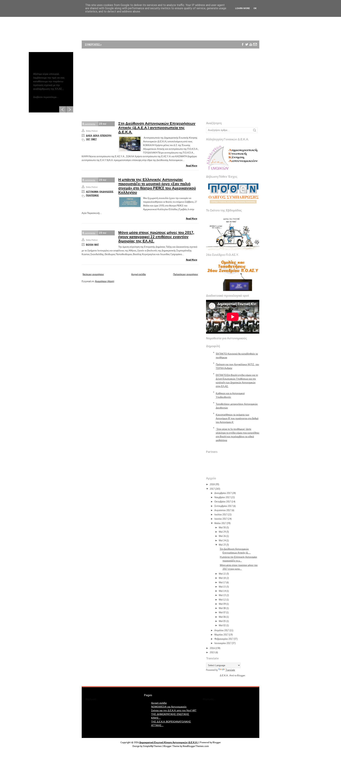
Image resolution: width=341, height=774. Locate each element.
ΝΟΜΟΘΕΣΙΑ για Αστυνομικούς (169, 706)
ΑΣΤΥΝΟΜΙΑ (92, 191)
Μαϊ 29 (222, 531)
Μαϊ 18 (222, 577)
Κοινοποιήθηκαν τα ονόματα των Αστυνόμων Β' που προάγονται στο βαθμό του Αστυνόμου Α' (237, 418)
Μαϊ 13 (222, 595)
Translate (230, 669)
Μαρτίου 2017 (221, 634)
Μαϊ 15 (222, 586)
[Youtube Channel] (251, 44)
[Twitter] (247, 44)
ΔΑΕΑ (89, 135)
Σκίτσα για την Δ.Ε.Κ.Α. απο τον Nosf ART (173, 710)
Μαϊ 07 (222, 612)
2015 (212, 652)
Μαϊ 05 (222, 621)
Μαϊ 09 (222, 603)
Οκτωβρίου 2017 (222, 501)
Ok (254, 8)
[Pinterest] (243, 52)
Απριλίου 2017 (221, 630)
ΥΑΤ (88, 139)
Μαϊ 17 (222, 582)
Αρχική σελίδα (138, 274)
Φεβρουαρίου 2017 (223, 638)
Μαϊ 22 (222, 573)
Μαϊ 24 (222, 540)
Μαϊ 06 (222, 616)
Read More (191, 165)
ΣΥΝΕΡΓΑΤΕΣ (93, 44)
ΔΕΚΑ (96, 135)
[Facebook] (243, 44)
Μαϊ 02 (222, 625)
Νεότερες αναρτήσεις (93, 274)
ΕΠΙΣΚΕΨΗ (105, 135)
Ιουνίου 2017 (220, 518)
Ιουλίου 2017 (220, 514)
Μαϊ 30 (222, 527)
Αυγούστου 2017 (222, 510)
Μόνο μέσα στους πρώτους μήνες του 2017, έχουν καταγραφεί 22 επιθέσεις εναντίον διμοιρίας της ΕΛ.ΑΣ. (156, 236)
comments (88, 123)
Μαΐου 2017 (220, 523)
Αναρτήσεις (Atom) (104, 281)
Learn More (242, 8)
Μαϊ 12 (222, 599)
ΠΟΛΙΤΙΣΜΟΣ (92, 195)
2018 (212, 484)
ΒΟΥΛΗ (89, 244)
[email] (255, 44)
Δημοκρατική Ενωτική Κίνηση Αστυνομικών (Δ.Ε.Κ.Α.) (168, 742)
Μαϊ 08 (222, 608)
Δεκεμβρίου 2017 (222, 493)
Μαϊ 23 (222, 544)
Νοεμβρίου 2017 (222, 497)
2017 (212, 488)
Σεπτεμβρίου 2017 (223, 506)
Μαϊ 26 (222, 536)
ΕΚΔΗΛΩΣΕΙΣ (106, 191)
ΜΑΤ (96, 244)
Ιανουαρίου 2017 (222, 643)
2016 (212, 648)
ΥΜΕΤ (94, 139)
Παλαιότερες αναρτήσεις (185, 274)
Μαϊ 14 (222, 590)
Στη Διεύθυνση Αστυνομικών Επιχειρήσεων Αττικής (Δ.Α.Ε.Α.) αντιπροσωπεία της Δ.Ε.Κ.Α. (156, 127)
